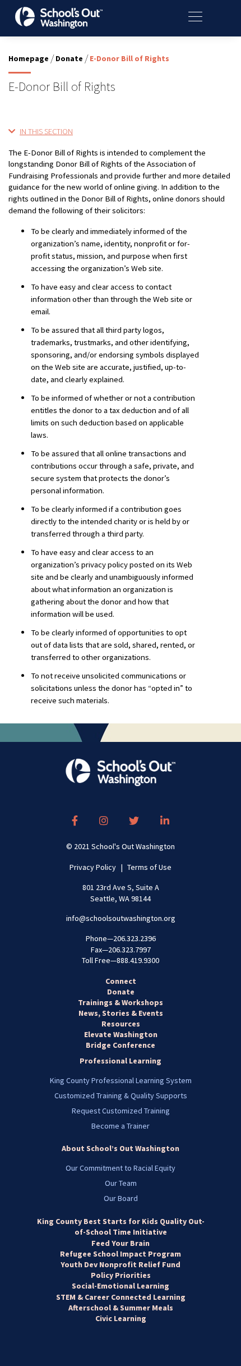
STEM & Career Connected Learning (121, 1297)
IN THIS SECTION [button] (46, 131)
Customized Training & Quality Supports (120, 1095)
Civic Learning (120, 1318)
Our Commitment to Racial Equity (120, 1168)
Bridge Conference (120, 1045)
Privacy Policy (92, 867)
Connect (120, 981)
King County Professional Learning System (121, 1080)
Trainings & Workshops (120, 1002)
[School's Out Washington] (58, 17)
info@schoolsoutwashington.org (120, 918)
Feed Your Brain (120, 1243)
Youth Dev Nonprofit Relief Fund (120, 1264)
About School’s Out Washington (120, 1148)
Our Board (121, 1198)
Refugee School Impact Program (120, 1254)
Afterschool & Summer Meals (120, 1308)
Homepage (28, 58)
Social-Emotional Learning (120, 1286)
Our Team (121, 1183)
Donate (69, 58)
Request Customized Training (121, 1111)
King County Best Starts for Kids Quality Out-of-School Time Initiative (121, 1226)
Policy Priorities (121, 1275)
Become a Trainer (120, 1126)
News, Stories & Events (120, 1013)
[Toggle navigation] (201, 17)
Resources (120, 1024)
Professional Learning (120, 1061)
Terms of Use (149, 867)
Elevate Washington (120, 1034)
